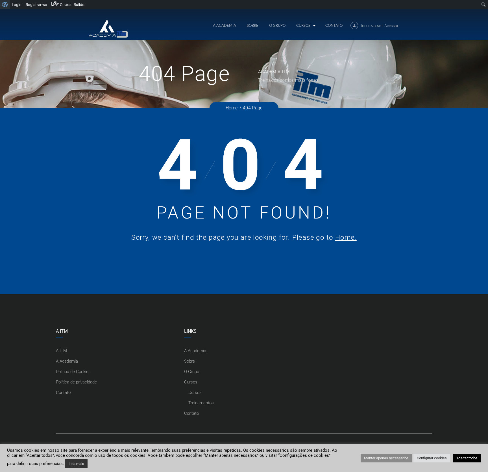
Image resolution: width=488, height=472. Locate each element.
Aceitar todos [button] (467, 458)
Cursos (303, 25)
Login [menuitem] (16, 4)
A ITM (61, 350)
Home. (346, 237)
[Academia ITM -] (107, 28)
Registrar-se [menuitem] (36, 4)
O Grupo (277, 25)
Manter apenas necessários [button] (386, 458)
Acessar (391, 25)
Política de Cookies (73, 371)
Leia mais (76, 464)
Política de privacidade (76, 382)
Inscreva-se (371, 25)
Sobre (252, 25)
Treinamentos (201, 402)
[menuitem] (5, 4)
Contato (334, 25)
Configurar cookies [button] (432, 458)
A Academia (224, 25)
